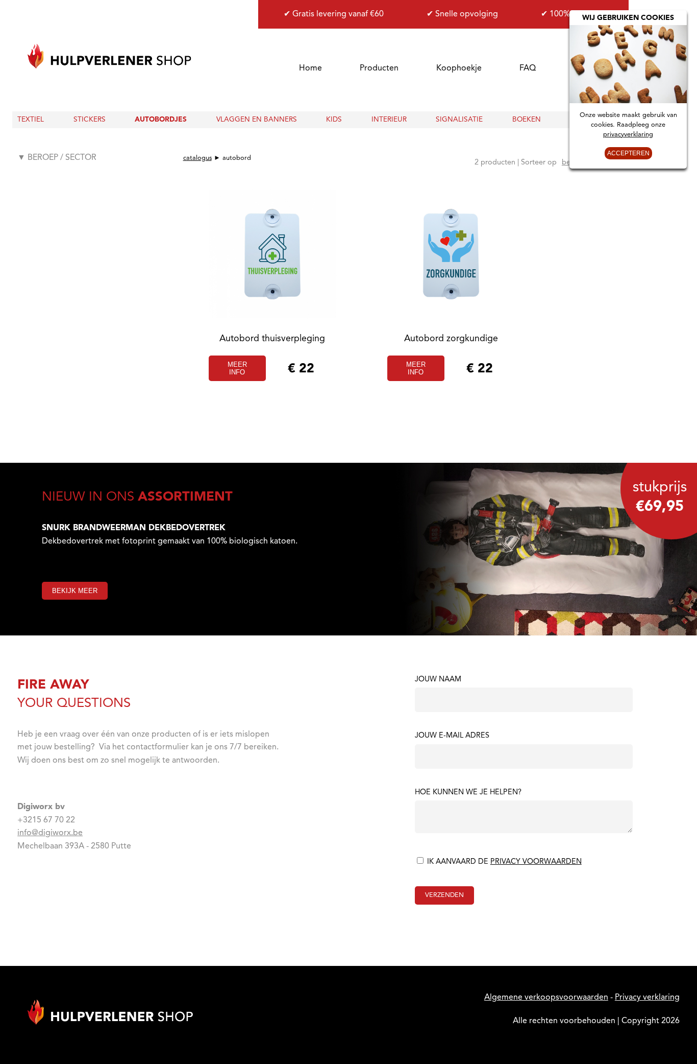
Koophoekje (459, 68)
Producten (379, 68)
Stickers (89, 119)
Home (310, 68)
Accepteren (628, 153)
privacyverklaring (628, 134)
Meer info (237, 368)
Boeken (526, 119)
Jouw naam (438, 679)
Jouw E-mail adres (452, 736)
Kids (334, 119)
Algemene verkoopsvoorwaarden (546, 998)
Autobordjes (161, 119)
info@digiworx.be (50, 833)
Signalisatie (459, 119)
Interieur (389, 119)
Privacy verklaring (647, 998)
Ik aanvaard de (503, 862)
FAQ (527, 68)
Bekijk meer (74, 591)
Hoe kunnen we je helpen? (468, 792)
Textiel (30, 119)
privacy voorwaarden (536, 862)
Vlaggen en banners (256, 119)
